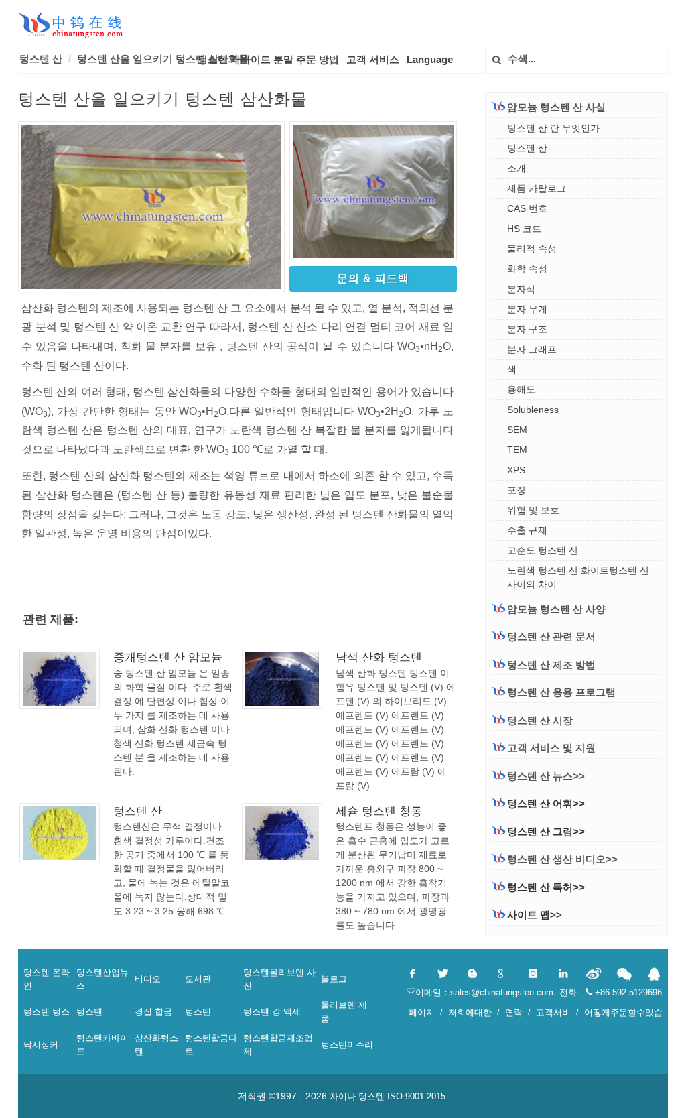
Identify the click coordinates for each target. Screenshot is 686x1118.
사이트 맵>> (534, 914)
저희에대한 (470, 1012)
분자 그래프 (532, 349)
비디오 (148, 979)
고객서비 (553, 1012)
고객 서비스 (372, 59)
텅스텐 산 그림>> (546, 831)
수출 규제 (527, 530)
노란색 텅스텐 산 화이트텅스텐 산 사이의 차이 (578, 577)
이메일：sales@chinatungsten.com (485, 992)
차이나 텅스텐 (357, 1096)
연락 (514, 1012)
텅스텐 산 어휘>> (546, 803)
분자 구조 (527, 329)
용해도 (521, 389)
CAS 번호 (527, 208)
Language (430, 59)
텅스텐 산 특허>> (546, 887)
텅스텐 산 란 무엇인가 (553, 128)
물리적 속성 (532, 248)
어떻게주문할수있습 (623, 1012)
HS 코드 (524, 228)
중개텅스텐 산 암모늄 (167, 657)
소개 (516, 168)
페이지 (422, 1012)
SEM (517, 429)
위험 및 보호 (533, 510)
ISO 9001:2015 (416, 1096)
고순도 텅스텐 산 (542, 550)
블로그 (334, 979)
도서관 (198, 979)
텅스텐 (89, 1012)
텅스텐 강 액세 (272, 1012)
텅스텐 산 (40, 58)
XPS (516, 469)
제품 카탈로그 (536, 188)
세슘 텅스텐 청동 (379, 811)
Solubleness (533, 409)
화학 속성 (527, 268)
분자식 (521, 289)
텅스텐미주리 (347, 1045)
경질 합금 (153, 1012)
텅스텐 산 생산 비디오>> (562, 859)
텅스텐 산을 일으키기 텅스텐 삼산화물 (163, 58)
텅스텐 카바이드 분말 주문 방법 (268, 59)
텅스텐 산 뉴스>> (546, 776)
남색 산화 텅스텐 (379, 657)
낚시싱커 (40, 1045)
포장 (516, 490)
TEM (517, 449)
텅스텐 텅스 (46, 1012)
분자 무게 (527, 309)
